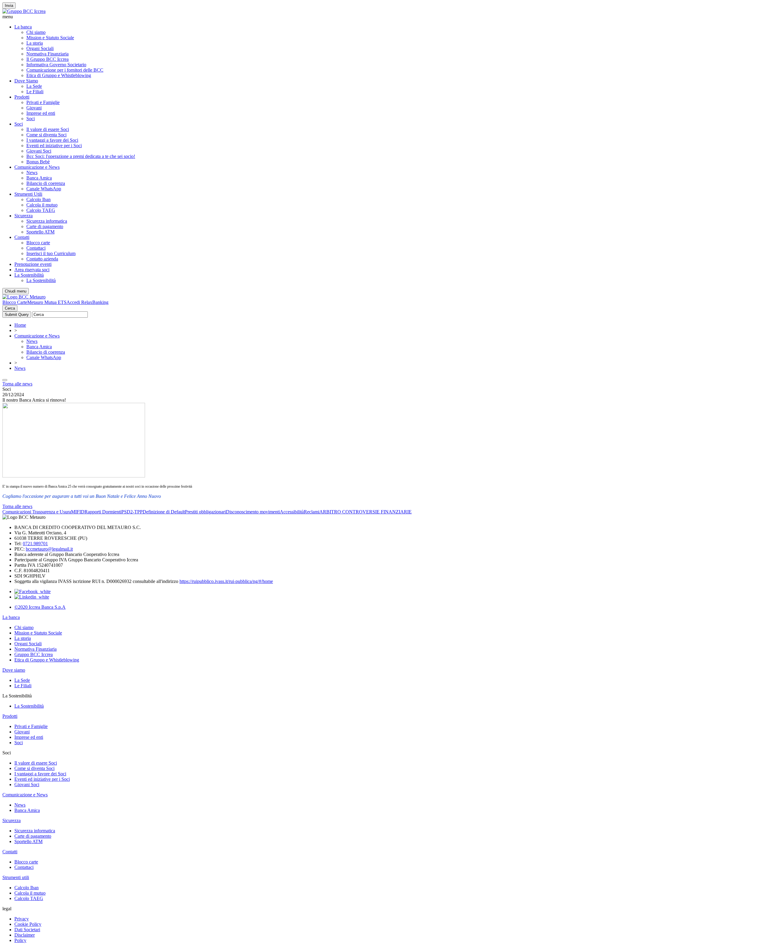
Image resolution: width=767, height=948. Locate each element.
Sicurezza (23, 215)
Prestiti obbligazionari (205, 511)
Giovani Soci (38, 150)
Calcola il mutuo (42, 204)
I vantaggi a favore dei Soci (52, 140)
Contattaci (36, 248)
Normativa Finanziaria (47, 53)
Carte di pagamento (44, 226)
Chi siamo (36, 32)
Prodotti (21, 97)
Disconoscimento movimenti (253, 511)
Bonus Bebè (38, 161)
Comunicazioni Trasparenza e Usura (36, 511)
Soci (30, 118)
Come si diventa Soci (46, 134)
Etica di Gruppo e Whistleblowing (58, 75)
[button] (383, 16)
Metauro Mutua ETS (47, 302)
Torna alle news (17, 383)
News (31, 172)
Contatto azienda (42, 258)
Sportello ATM (40, 231)
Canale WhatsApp (43, 188)
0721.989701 (35, 543)
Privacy (21, 918)
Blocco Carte (14, 302)
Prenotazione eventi (33, 264)
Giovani (34, 107)
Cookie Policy (27, 924)
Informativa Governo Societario (56, 64)
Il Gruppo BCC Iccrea (47, 59)
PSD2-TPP (132, 511)
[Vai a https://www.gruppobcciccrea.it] (24, 11)
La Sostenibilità (29, 275)
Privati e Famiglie (43, 102)
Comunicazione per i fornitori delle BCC (64, 70)
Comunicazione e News (37, 167)
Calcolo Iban (38, 199)
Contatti (21, 237)
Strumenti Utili (28, 194)
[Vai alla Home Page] (24, 296)
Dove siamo (13, 670)
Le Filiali (34, 91)
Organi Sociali (40, 48)
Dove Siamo (26, 80)
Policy (20, 940)
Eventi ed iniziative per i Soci (54, 145)
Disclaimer (24, 935)
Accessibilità (292, 511)
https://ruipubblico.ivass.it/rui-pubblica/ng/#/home (226, 581)
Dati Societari (27, 929)
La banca (23, 26)
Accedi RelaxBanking (87, 302)
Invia (9, 5)
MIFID (77, 511)
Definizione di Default (164, 511)
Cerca (10, 308)
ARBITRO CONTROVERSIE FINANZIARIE (365, 511)
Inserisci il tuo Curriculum (51, 253)
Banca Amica (39, 177)
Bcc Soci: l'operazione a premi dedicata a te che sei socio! (80, 156)
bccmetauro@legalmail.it (49, 548)
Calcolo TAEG (40, 210)
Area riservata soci (31, 269)
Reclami (311, 511)
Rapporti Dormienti (102, 511)
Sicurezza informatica (46, 221)
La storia (34, 43)
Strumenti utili (15, 877)
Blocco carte (38, 242)
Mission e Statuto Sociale (50, 37)
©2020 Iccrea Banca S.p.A (40, 607)
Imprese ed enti (40, 113)
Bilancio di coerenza (45, 183)
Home (20, 325)
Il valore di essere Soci (47, 129)
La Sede (34, 86)
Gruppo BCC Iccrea (33, 654)
